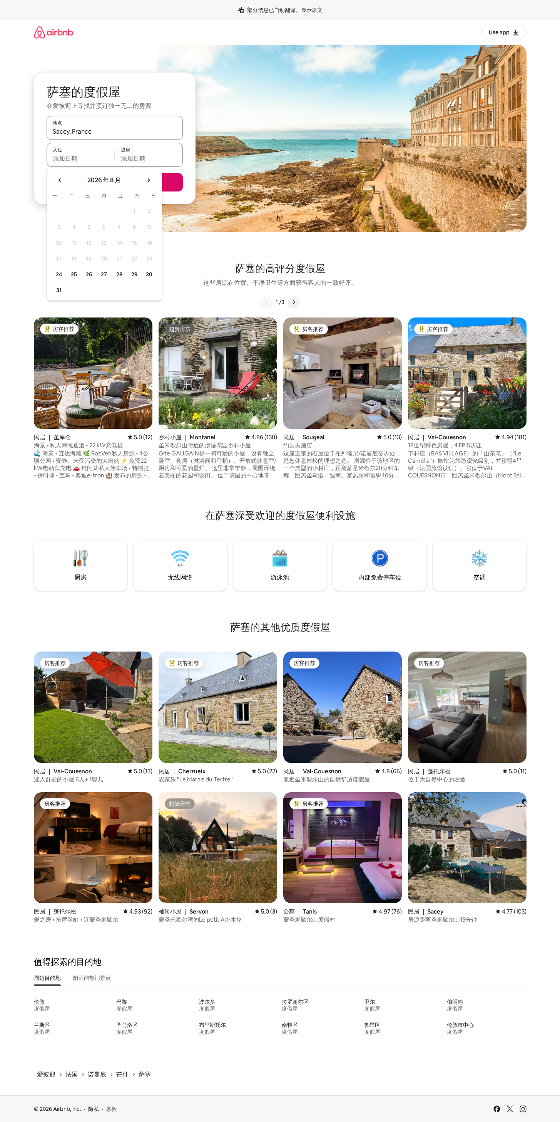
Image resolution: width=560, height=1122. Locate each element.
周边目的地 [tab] (47, 977)
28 (119, 274)
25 (74, 274)
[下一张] (294, 302)
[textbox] (81, 158)
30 (149, 274)
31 (59, 290)
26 (89, 274)
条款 (111, 1108)
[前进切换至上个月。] (60, 180)
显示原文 (312, 10)
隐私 (93, 1108)
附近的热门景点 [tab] (92, 977)
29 (134, 274)
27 (104, 274)
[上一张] (266, 302)
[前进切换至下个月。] (148, 180)
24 (59, 274)
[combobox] (115, 131)
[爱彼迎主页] (53, 32)
